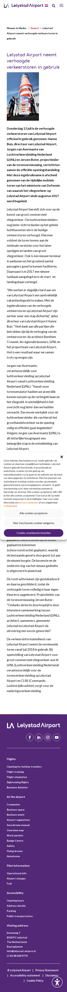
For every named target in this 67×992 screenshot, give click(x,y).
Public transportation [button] (20, 916)
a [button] (61, 6)
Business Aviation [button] (17, 787)
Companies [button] (13, 804)
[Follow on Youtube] (56, 737)
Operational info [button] (17, 873)
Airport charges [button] (16, 878)
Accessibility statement (25, 975)
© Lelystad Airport (19, 970)
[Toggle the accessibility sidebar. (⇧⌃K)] (57, 982)
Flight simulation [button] (17, 776)
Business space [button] (15, 809)
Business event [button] (15, 814)
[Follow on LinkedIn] (39, 737)
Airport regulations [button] (18, 819)
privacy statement (28, 502)
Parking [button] (11, 910)
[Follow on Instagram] (47, 737)
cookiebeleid (10, 506)
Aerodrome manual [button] (18, 825)
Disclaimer (51, 975)
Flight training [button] (15, 771)
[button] (61, 457)
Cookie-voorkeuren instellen (34, 532)
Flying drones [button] (15, 851)
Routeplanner (15, 946)
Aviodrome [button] (13, 856)
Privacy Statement (47, 970)
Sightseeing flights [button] (18, 782)
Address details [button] (16, 905)
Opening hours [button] (15, 900)
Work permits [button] (15, 835)
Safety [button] (10, 845)
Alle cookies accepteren (33, 513)
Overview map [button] (15, 830)
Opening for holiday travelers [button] (24, 766)
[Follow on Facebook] (30, 737)
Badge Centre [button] (15, 840)
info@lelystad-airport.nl (21, 951)
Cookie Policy (35, 980)
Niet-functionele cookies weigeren (33, 523)
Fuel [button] (9, 883)
